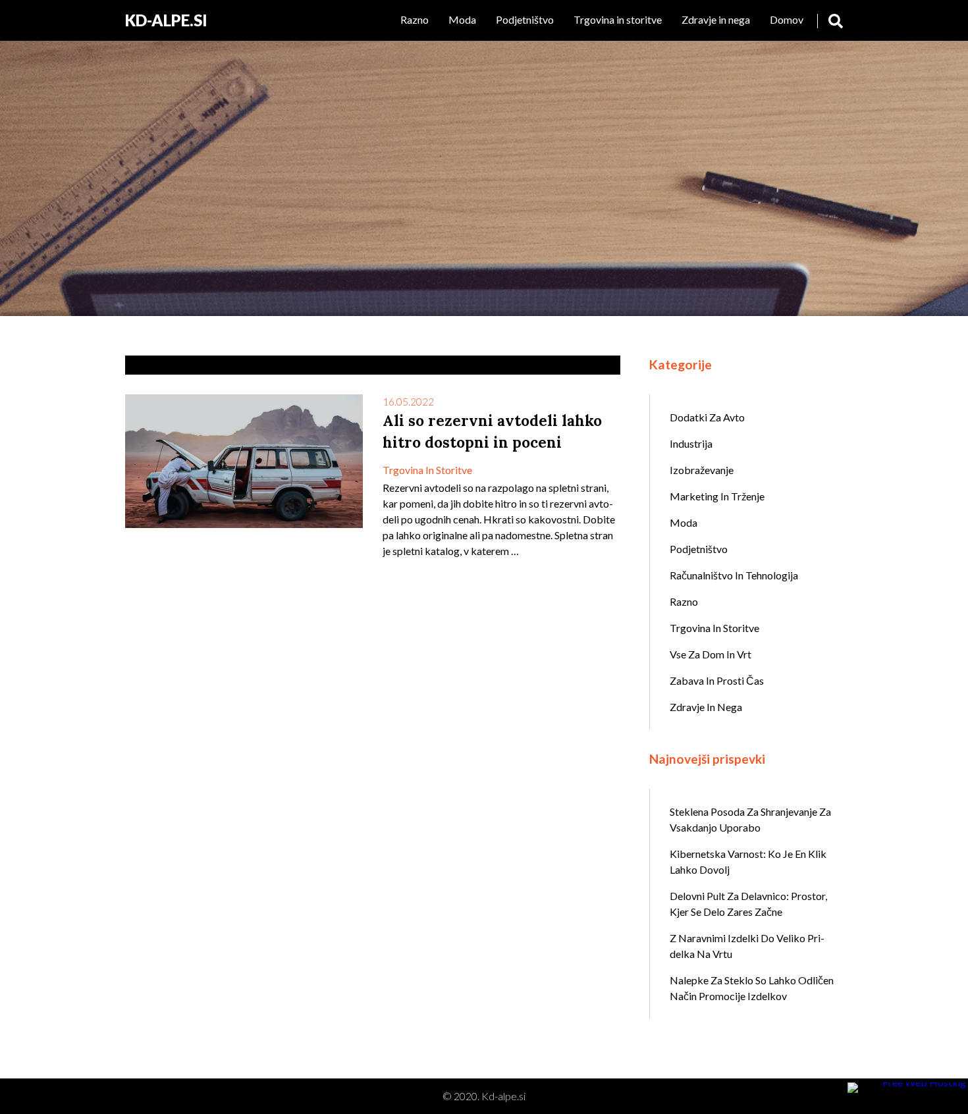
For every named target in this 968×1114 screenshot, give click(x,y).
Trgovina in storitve (618, 19)
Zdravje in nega (716, 19)
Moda (462, 19)
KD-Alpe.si (166, 20)
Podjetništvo (525, 19)
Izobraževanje (702, 470)
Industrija (691, 443)
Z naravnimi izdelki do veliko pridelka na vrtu (747, 946)
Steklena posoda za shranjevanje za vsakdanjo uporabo (750, 819)
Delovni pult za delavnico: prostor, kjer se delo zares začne (748, 903)
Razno (414, 19)
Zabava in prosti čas (717, 680)
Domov (786, 19)
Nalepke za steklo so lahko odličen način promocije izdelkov (752, 988)
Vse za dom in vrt (710, 654)
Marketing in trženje (717, 496)
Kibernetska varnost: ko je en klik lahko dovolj (748, 861)
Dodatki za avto (707, 417)
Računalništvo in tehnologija (734, 575)
